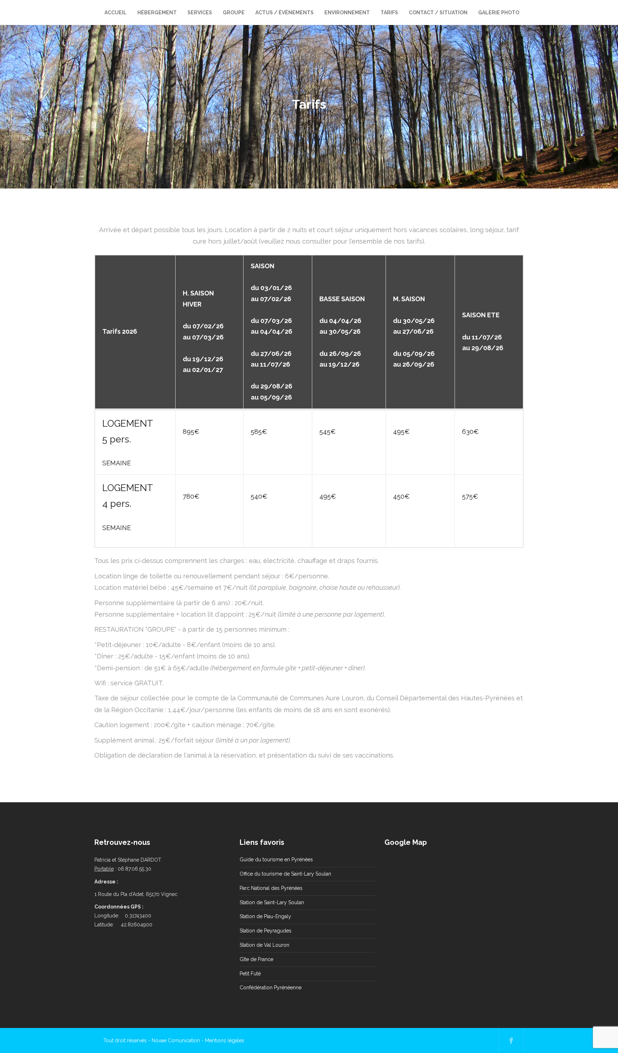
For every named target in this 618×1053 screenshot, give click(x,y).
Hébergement (157, 12)
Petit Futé (250, 973)
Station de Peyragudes (265, 931)
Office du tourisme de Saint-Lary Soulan (285, 874)
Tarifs (389, 12)
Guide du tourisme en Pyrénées (276, 859)
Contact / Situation (438, 12)
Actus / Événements (284, 12)
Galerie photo (498, 12)
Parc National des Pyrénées (271, 888)
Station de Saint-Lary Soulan (272, 902)
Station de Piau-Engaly (265, 916)
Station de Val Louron (264, 945)
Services (199, 12)
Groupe (234, 12)
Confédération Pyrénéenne (270, 987)
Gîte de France (256, 959)
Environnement (347, 12)
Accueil (115, 12)
